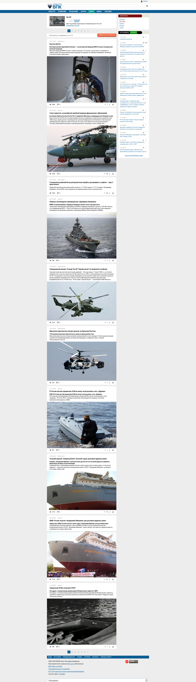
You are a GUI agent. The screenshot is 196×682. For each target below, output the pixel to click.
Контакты (95, 657)
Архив (50, 657)
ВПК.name (70, 664)
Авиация (76, 21)
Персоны (121, 25)
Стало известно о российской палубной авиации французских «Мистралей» (78, 113)
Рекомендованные (69, 657)
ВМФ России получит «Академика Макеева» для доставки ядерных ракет (78, 521)
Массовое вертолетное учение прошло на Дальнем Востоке (73, 331)
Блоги (91, 11)
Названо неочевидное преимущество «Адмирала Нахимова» (73, 202)
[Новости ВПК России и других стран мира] (54, 8)
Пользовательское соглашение (59, 669)
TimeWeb (62, 674)
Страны (121, 27)
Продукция (73, 11)
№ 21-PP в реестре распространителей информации (66, 671)
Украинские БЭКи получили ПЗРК (63, 588)
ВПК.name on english (55, 666)
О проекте (87, 657)
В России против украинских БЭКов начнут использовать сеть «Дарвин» (77, 391)
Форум (83, 11)
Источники (57, 657)
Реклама (108, 11)
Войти (145, 1)
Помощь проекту (106, 657)
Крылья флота (55, 44)
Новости (51, 11)
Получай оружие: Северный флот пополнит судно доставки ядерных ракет (78, 459)
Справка (79, 657)
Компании (62, 11)
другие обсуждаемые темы (134, 155)
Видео (99, 11)
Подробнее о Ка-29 (72, 25)
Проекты (121, 23)
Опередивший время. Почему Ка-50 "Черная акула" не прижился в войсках (78, 269)
